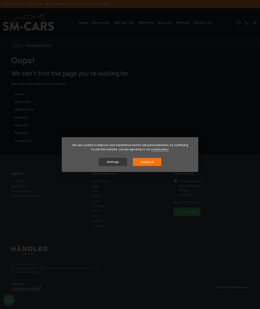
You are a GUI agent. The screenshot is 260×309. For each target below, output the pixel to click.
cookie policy (159, 149)
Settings (113, 162)
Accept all (147, 162)
